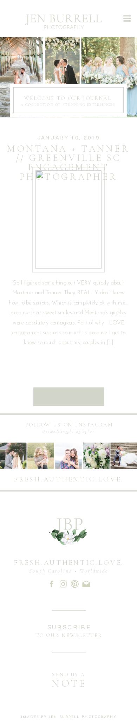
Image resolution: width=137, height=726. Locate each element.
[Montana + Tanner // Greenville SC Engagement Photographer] (68, 219)
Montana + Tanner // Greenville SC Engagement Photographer (68, 162)
